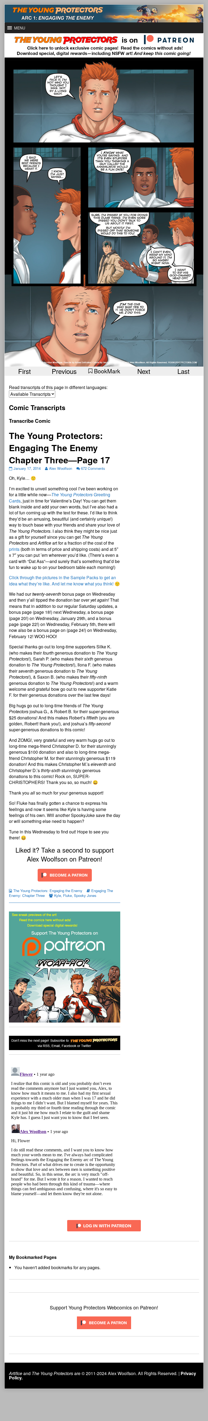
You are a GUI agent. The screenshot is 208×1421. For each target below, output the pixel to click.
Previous (64, 371)
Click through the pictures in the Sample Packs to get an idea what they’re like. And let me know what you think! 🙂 (64, 580)
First (24, 371)
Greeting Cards (59, 497)
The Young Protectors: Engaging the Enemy (47, 890)
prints (14, 549)
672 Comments (93, 468)
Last (183, 371)
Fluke (67, 895)
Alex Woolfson (60, 468)
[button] (19, 27)
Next (143, 371)
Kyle (57, 895)
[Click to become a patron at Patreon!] (65, 874)
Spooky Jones (85, 895)
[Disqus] (64, 1132)
